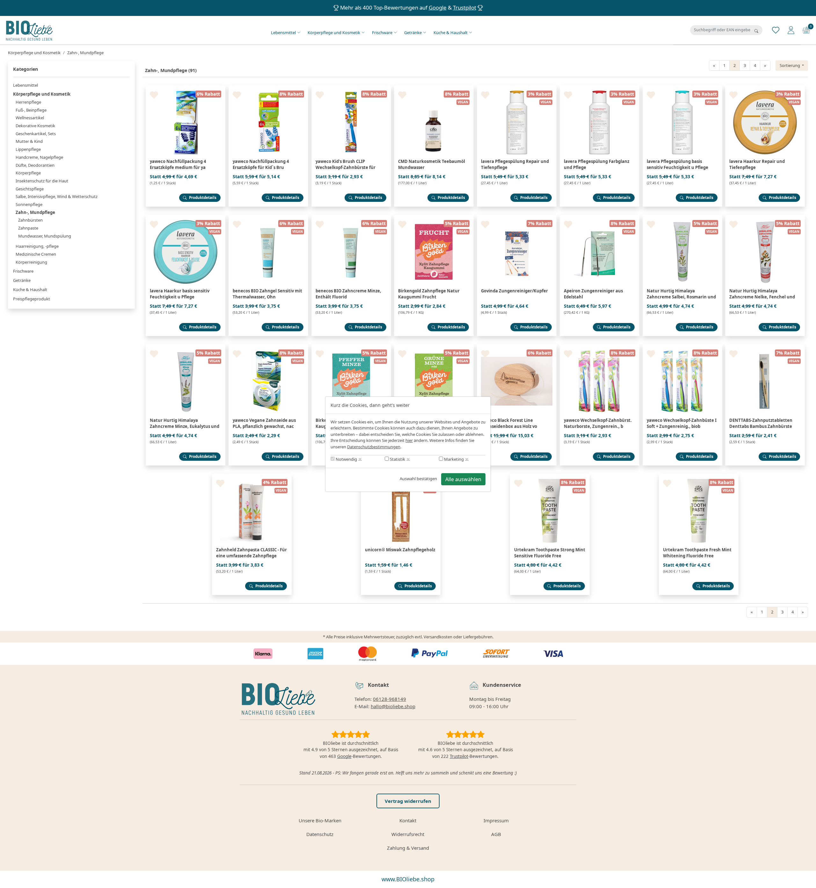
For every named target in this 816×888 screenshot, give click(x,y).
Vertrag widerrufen (408, 801)
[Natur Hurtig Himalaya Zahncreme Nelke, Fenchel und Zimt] (765, 217)
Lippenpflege (28, 149)
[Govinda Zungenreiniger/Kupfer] (516, 217)
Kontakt (407, 820)
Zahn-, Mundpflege (35, 212)
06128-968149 (389, 699)
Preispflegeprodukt (31, 299)
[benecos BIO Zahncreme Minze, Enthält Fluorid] (351, 217)
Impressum (496, 820)
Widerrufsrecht (407, 834)
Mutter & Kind (29, 141)
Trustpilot (464, 7)
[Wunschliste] (776, 30)
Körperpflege (28, 173)
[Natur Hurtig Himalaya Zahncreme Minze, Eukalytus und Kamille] (185, 346)
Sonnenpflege (29, 204)
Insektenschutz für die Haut (42, 181)
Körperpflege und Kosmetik (334, 32)
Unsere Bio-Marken (320, 820)
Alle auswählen (463, 479)
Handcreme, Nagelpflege (39, 157)
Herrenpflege (28, 102)
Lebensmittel (283, 32)
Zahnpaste (28, 228)
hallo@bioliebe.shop (393, 706)
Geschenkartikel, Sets (36, 133)
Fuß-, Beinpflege (31, 110)
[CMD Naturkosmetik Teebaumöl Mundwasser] (434, 88)
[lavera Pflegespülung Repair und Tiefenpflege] (516, 88)
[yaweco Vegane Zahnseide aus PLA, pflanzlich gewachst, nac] (268, 346)
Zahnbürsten (30, 220)
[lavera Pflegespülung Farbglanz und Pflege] (599, 88)
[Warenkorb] (806, 30)
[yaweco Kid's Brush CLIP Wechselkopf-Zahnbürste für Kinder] (351, 88)
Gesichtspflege (30, 189)
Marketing (453, 459)
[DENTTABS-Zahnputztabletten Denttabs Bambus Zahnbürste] (765, 346)
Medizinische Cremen (36, 254)
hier (409, 440)
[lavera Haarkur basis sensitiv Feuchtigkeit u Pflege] (185, 217)
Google (438, 7)
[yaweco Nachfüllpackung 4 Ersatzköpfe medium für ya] (185, 88)
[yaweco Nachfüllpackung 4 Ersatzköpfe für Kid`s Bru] (268, 88)
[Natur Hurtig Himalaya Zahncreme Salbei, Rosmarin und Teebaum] (682, 217)
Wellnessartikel (30, 118)
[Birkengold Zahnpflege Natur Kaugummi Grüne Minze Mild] (434, 346)
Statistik (397, 459)
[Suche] (756, 31)
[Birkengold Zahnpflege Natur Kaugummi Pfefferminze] (351, 346)
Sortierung (790, 65)
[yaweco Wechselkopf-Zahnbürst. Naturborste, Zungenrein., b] (599, 346)
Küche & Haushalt (450, 32)
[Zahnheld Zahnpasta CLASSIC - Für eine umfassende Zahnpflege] (252, 476)
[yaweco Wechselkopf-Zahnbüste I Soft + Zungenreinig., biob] (682, 346)
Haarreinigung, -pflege (37, 246)
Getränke (413, 32)
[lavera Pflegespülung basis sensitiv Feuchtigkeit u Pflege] (682, 88)
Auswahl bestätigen (418, 478)
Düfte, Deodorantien (35, 165)
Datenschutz (319, 834)
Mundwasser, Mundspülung (44, 236)
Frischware (382, 32)
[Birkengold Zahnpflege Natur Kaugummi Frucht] (434, 217)
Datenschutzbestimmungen (373, 447)
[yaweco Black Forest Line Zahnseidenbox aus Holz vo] (516, 346)
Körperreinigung (31, 262)
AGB (496, 834)
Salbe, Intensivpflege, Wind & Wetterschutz (57, 196)
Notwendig (346, 459)
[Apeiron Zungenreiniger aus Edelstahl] (599, 217)
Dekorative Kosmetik (35, 125)
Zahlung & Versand (408, 848)
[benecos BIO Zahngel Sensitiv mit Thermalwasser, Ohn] (268, 217)
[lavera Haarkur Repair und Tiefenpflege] (765, 88)
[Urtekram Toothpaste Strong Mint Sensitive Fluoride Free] (550, 476)
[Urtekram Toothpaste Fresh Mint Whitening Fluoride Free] (698, 476)
